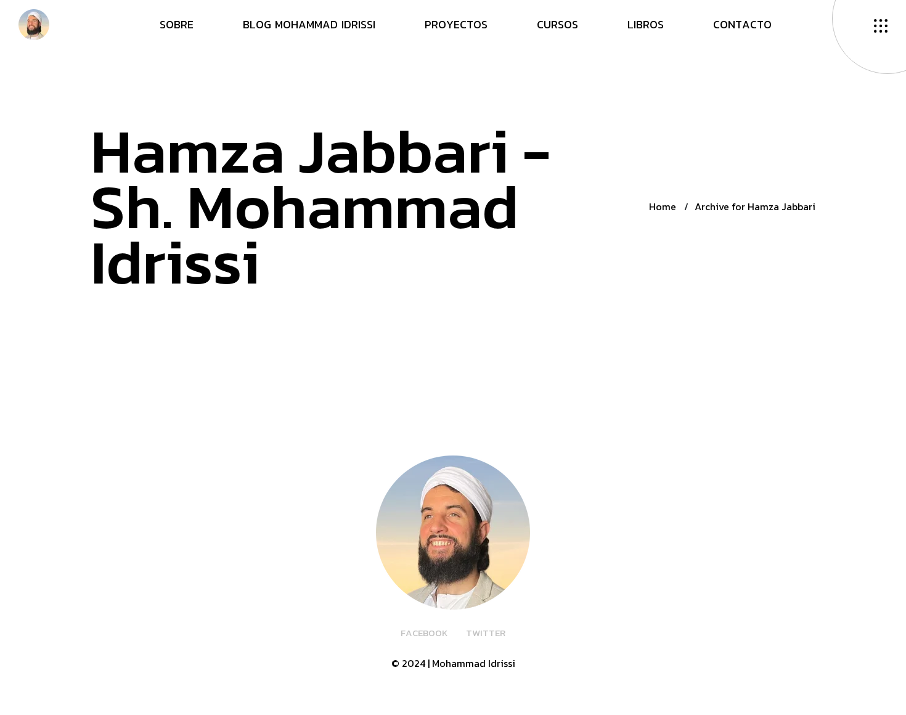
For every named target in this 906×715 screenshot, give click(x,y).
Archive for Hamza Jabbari (755, 206)
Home (662, 206)
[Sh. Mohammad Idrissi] (33, 23)
